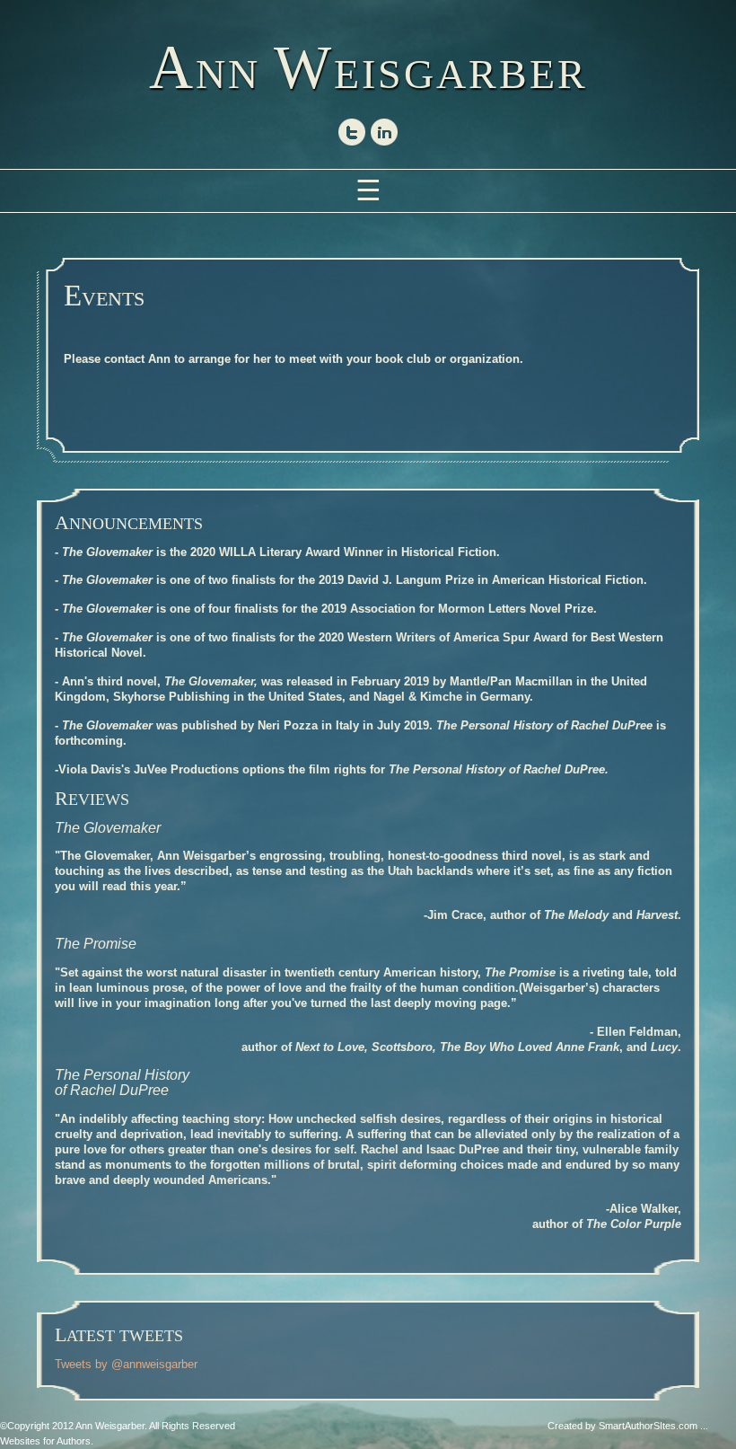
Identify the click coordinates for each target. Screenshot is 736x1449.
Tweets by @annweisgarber (126, 1364)
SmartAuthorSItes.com (648, 1425)
